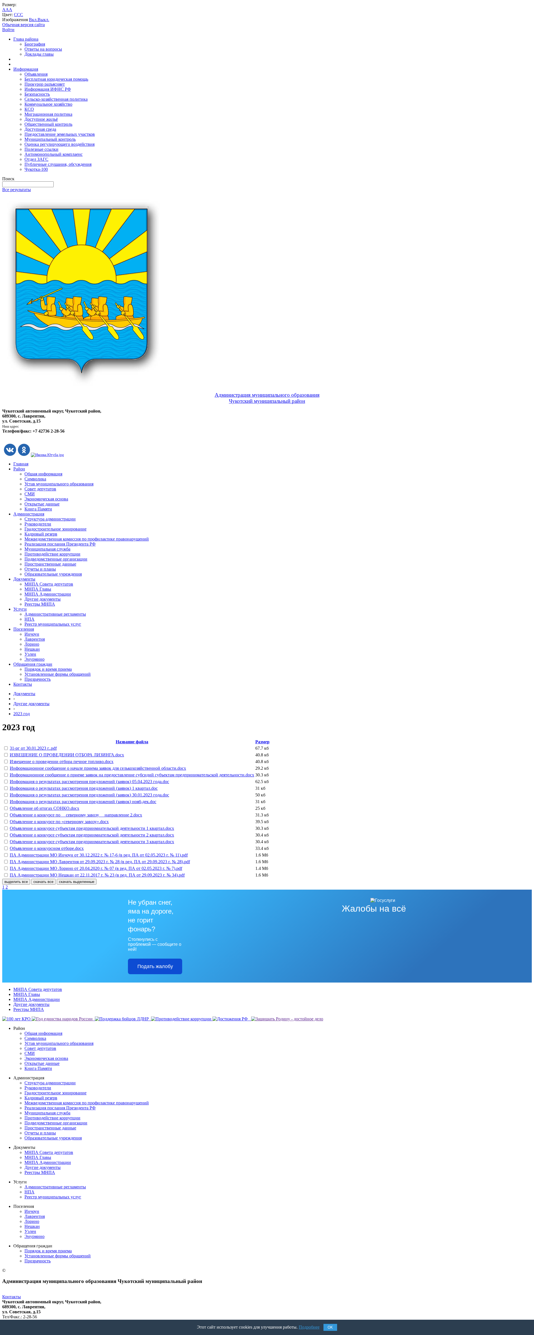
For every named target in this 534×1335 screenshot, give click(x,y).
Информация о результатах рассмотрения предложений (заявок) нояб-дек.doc (83, 801)
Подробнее (309, 1327)
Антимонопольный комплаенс (53, 154)
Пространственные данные (50, 564)
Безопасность (37, 94)
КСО (29, 109)
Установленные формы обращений (57, 674)
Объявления (36, 74)
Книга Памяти (38, 509)
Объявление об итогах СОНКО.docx (44, 808)
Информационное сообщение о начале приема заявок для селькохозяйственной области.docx (98, 768)
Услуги (20, 609)
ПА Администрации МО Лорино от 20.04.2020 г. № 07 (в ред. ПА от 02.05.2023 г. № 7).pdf (96, 868)
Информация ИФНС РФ (47, 89)
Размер (262, 741)
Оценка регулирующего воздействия (59, 144)
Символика (35, 479)
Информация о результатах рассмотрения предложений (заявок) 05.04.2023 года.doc (89, 781)
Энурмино (34, 659)
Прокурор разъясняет (44, 84)
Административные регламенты (55, 614)
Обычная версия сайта (23, 24)
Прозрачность (37, 679)
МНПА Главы (37, 589)
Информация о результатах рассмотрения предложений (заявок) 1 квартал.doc (84, 788)
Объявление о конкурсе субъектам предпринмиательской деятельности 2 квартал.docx (92, 835)
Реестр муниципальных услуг (52, 624)
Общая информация (43, 474)
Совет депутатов (40, 489)
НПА (29, 619)
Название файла (132, 741)
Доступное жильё (41, 119)
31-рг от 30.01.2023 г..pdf (33, 748)
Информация (25, 69)
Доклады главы (39, 54)
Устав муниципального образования (58, 484)
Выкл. (43, 19)
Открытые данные (42, 504)
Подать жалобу (155, 966)
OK (330, 1327)
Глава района (25, 39)
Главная (20, 464)
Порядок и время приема (48, 669)
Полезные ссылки (41, 149)
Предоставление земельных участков (59, 134)
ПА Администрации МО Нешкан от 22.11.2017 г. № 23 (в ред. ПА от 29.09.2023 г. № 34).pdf (97, 875)
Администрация (28, 514)
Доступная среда (40, 129)
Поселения (23, 629)
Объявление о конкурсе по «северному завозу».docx (59, 821)
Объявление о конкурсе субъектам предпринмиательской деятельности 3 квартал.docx (92, 841)
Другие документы (42, 599)
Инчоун (31, 634)
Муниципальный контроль (50, 139)
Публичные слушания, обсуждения (58, 164)
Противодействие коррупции (52, 554)
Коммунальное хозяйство (48, 104)
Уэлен (30, 654)
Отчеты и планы (40, 569)
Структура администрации (50, 519)
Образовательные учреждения (53, 574)
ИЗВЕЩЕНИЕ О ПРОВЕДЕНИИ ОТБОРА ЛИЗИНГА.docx (67, 754)
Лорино (31, 644)
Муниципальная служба (47, 549)
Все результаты (16, 189)
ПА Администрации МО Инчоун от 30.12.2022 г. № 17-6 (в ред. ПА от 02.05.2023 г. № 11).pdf (99, 855)
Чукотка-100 (36, 169)
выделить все (16, 882)
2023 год (21, 713)
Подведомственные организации (55, 559)
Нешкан (32, 649)
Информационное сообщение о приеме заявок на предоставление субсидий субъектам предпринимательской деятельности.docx (132, 775)
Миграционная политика (48, 114)
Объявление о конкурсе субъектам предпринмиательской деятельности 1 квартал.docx (92, 828)
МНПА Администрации (47, 594)
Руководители (37, 524)
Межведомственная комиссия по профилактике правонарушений (86, 539)
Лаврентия (34, 639)
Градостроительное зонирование (55, 529)
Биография (34, 44)
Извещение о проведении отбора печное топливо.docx (61, 761)
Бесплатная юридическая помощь (56, 79)
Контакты (22, 684)
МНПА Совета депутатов (48, 584)
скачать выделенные (76, 882)
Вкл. (33, 19)
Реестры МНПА (39, 604)
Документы (24, 579)
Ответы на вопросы (43, 49)
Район (19, 469)
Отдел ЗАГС (36, 159)
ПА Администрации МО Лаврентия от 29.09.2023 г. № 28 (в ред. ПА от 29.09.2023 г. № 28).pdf (100, 861)
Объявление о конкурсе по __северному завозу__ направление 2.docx (76, 815)
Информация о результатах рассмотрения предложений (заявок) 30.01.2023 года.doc (89, 795)
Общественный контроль (48, 124)
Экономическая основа (46, 499)
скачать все (43, 882)
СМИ (29, 494)
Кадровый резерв (40, 534)
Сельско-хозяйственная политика (56, 99)
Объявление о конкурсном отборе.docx (47, 848)
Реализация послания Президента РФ (60, 544)
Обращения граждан (32, 664)
